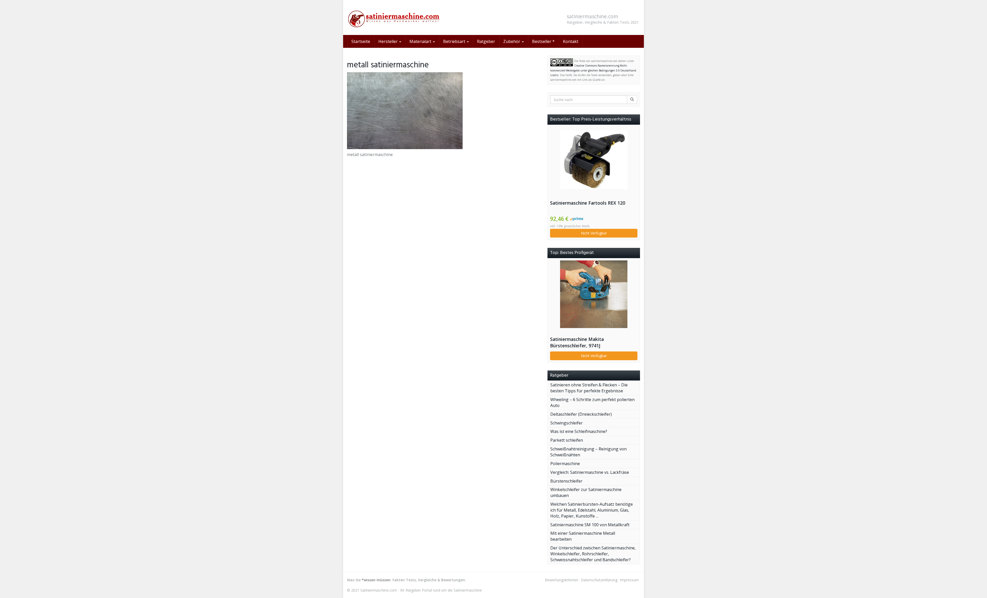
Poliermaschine (565, 463)
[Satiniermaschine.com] (393, 17)
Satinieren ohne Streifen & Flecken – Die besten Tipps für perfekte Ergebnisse (589, 388)
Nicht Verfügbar (594, 233)
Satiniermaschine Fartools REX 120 (587, 203)
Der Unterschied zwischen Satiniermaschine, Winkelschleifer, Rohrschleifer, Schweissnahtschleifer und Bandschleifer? (593, 554)
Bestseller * (543, 41)
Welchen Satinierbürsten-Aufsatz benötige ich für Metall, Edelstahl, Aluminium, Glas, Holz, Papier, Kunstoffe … (591, 510)
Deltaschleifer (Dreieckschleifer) (581, 414)
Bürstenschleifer (566, 481)
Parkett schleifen (566, 440)
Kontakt (570, 41)
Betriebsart (454, 41)
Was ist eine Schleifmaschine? (578, 431)
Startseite (360, 41)
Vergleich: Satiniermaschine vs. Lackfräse (589, 472)
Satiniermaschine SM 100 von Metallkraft (589, 525)
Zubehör (512, 41)
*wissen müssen (376, 579)
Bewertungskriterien (561, 579)
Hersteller (388, 41)
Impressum (629, 579)
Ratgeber (486, 41)
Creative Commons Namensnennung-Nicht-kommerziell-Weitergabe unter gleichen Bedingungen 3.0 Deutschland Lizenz (593, 70)
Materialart (420, 41)
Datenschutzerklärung (599, 579)
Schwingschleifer (566, 423)
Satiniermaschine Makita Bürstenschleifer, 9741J (577, 342)
